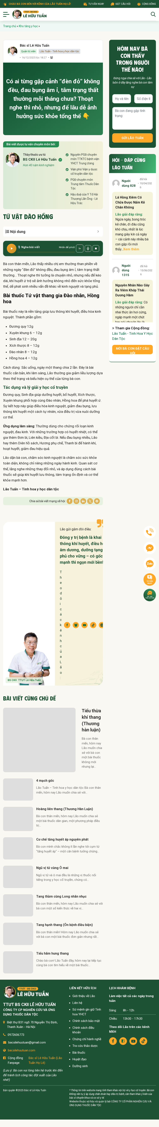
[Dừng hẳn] (96, 248)
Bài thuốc (78, 1052)
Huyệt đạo (79, 1059)
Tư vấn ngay (96, 3)
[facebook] (113, 1041)
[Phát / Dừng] (11, 248)
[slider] (46, 252)
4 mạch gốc (45, 781)
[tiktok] (143, 1041)
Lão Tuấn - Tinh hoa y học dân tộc (59, 51)
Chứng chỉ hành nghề (86, 1039)
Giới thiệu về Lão (83, 996)
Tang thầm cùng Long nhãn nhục (61, 896)
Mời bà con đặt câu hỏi (132, 350)
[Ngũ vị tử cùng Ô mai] (18, 877)
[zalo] (123, 1041)
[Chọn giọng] (88, 248)
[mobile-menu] (6, 14)
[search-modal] (153, 14)
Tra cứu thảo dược (85, 1046)
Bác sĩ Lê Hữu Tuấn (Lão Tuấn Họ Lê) (45, 1060)
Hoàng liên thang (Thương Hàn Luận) (64, 809)
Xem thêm (131, 249)
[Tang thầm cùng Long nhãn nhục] (18, 905)
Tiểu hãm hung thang (52, 953)
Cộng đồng (149, 3)
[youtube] (133, 1041)
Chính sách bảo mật (86, 1021)
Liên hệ (77, 1003)
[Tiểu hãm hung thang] (18, 962)
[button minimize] (98, 231)
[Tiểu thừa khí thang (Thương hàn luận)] (39, 740)
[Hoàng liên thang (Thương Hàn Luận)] (18, 819)
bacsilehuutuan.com (21, 1050)
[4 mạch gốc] (18, 789)
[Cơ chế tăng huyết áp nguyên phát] (18, 848)
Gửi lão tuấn (132, 138)
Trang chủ (9, 26)
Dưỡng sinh (80, 1066)
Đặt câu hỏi (123, 3)
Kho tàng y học (28, 26)
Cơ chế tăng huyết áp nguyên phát (62, 839)
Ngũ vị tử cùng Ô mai (52, 868)
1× (80, 248)
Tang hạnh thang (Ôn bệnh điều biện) (64, 925)
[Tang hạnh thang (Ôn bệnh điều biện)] (18, 934)
